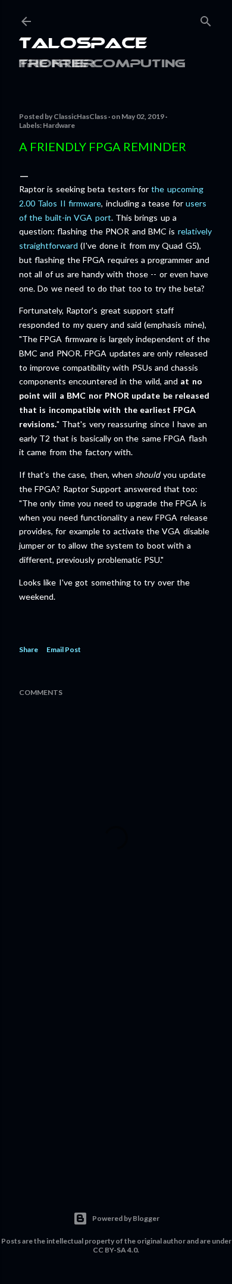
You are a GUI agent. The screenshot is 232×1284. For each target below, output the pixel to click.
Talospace (83, 44)
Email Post (63, 649)
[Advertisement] (116, 1077)
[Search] (206, 18)
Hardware (59, 125)
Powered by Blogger (125, 1218)
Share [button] (28, 649)
